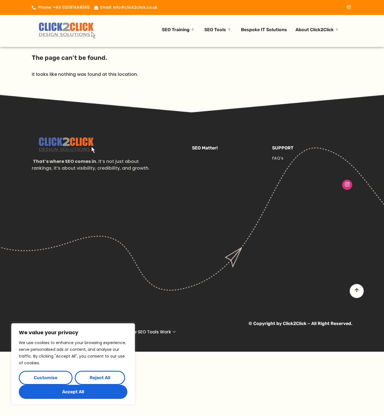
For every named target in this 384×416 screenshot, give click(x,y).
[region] (73, 364)
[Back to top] (357, 291)
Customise (45, 377)
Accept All (73, 391)
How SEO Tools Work (149, 332)
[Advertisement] (192, 232)
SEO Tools (215, 29)
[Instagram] (347, 185)
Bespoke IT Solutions (264, 29)
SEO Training (175, 29)
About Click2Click (314, 29)
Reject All (100, 377)
